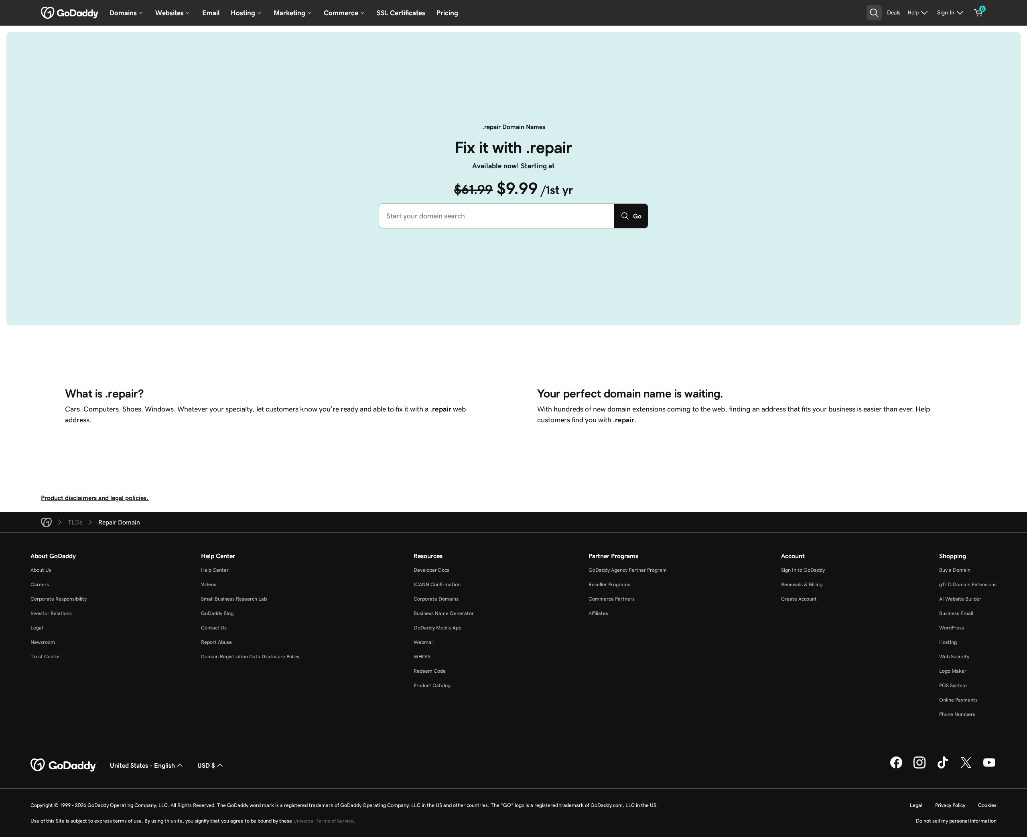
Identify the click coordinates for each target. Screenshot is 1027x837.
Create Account (799, 598)
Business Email (956, 613)
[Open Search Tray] (874, 12)
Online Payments (958, 699)
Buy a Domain (954, 570)
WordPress (951, 627)
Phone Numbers (957, 714)
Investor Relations (51, 613)
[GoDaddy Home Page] (63, 765)
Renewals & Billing (801, 584)
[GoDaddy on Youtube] (989, 767)
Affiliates (598, 613)
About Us (40, 570)
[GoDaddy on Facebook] (896, 767)
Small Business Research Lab (234, 598)
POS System (953, 685)
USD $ (206, 765)
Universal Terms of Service (323, 820)
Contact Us (214, 627)
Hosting (948, 642)
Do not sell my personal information (956, 820)
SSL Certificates (401, 12)
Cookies (987, 805)
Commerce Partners (612, 598)
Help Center (215, 570)
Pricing (447, 12)
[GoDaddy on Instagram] (919, 767)
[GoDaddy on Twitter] (966, 767)
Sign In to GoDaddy (803, 570)
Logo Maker (952, 671)
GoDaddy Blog (217, 613)
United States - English (142, 765)
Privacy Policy (950, 805)
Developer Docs (431, 570)
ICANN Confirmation (437, 584)
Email (210, 12)
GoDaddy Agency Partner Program (628, 570)
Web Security (954, 656)
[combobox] (496, 216)
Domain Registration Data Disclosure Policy (250, 656)
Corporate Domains (436, 598)
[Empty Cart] (978, 12)
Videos (208, 584)
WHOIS (422, 656)
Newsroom (42, 642)
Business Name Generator (444, 613)
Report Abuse (216, 642)
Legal (36, 627)
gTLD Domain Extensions (968, 584)
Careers (39, 584)
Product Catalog (432, 685)
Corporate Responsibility (58, 598)
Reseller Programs (609, 584)
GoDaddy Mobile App (437, 627)
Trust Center (45, 656)
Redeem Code (430, 671)
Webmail (424, 642)
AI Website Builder (960, 598)
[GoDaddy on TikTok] (943, 767)
